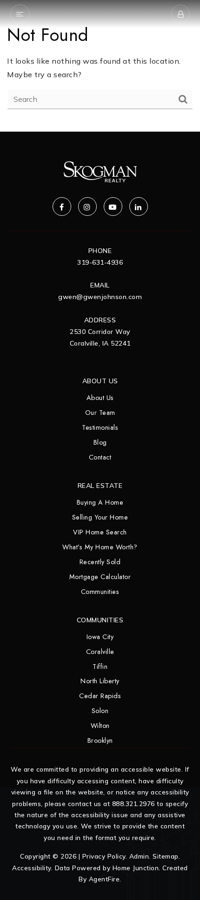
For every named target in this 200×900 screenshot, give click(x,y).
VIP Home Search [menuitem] (100, 532)
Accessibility (31, 868)
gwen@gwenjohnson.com (100, 297)
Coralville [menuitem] (100, 651)
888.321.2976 (133, 803)
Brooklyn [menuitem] (100, 740)
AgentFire (104, 879)
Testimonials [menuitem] (100, 427)
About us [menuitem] (100, 397)
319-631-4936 (100, 262)
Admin (139, 856)
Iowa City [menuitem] (100, 636)
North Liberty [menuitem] (100, 681)
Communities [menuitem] (100, 591)
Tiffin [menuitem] (100, 666)
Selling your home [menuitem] (100, 517)
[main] (100, 66)
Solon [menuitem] (100, 710)
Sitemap (166, 856)
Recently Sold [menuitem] (100, 562)
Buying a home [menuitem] (100, 502)
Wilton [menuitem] (100, 725)
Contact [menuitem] (100, 457)
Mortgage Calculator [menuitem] (100, 576)
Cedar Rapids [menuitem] (100, 695)
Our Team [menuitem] (100, 412)
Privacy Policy (104, 856)
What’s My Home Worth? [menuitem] (100, 547)
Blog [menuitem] (100, 442)
